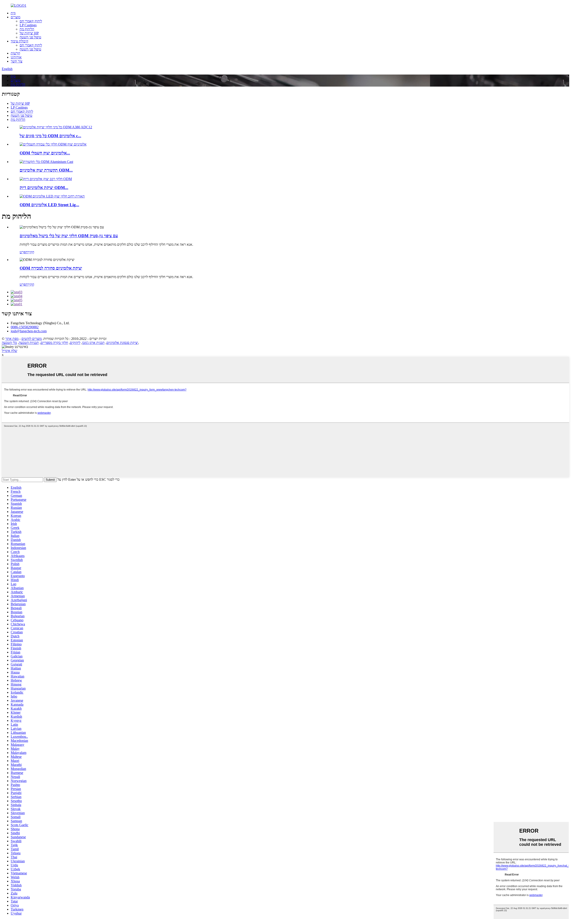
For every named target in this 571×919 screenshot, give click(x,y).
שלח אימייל (9, 351)
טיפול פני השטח (30, 37)
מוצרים (15, 17)
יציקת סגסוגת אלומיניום (122, 343)
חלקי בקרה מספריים (54, 343)
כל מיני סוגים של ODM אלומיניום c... (50, 135)
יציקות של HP (29, 33)
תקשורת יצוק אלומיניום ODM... (46, 170)
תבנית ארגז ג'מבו (93, 343)
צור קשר (16, 61)
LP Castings (28, 25)
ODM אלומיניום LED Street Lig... (49, 204)
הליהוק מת (27, 29)
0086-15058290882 (25, 327)
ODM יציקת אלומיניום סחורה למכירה (51, 268)
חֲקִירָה (29, 252)
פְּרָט (22, 252)
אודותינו (16, 57)
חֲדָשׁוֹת (15, 53)
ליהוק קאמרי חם (31, 21)
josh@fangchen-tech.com (29, 331)
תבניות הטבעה (29, 343)
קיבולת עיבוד (19, 41)
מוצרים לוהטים (31, 339)
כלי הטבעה (9, 343)
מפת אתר (12, 339)
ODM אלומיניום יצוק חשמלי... (45, 153)
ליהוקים (75, 343)
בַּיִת (13, 13)
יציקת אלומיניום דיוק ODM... (44, 187)
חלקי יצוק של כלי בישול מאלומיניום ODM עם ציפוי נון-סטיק (69, 235)
